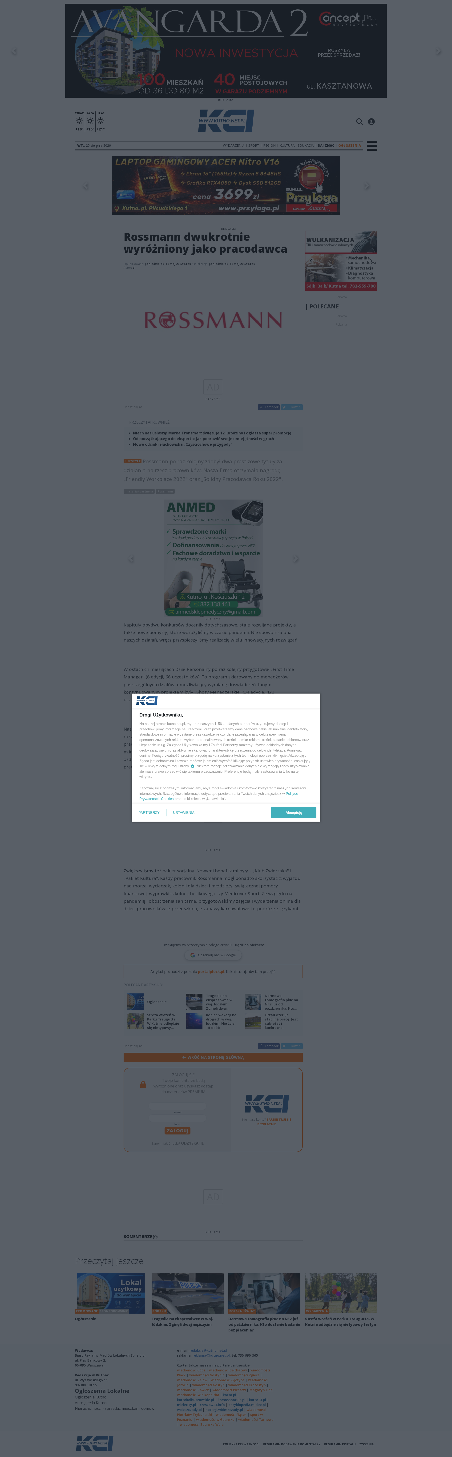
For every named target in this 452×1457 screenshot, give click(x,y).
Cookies (167, 799)
